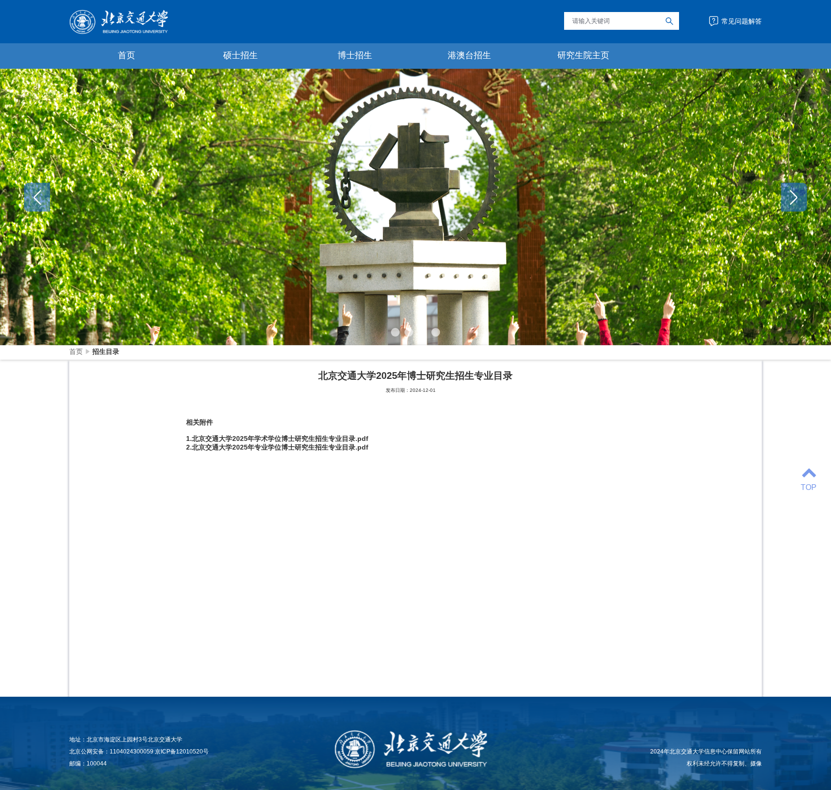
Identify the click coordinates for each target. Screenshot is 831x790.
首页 (126, 55)
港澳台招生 (469, 55)
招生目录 (105, 351)
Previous (37, 197)
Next (794, 197)
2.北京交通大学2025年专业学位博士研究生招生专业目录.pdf (277, 447)
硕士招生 (240, 55)
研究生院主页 (583, 55)
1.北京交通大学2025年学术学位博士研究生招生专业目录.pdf (277, 438)
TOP (809, 487)
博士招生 (355, 55)
